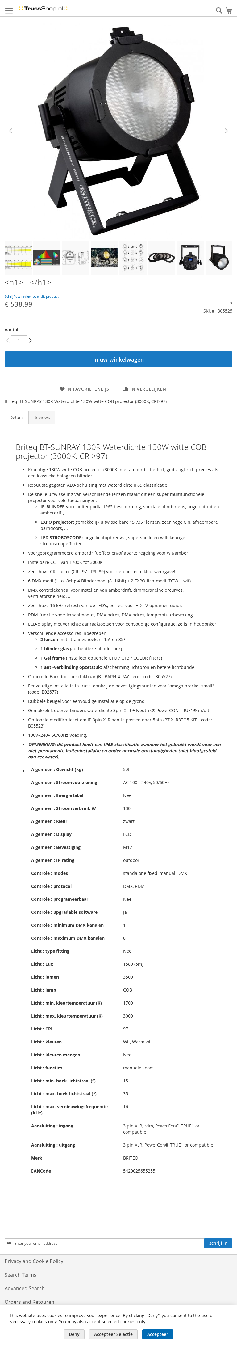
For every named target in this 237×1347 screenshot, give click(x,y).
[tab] (17, 417)
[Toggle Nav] (9, 11)
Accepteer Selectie (113, 1334)
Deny (74, 1334)
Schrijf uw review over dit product (32, 296)
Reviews (41, 417)
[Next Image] (226, 131)
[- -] (18, 258)
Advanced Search (25, 1288)
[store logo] (43, 8)
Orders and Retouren (29, 1302)
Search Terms (20, 1274)
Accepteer (157, 1334)
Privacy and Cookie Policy (34, 1261)
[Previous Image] (11, 131)
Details (17, 417)
